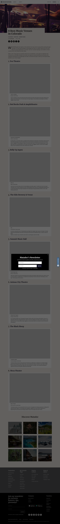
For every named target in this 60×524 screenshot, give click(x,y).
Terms (31, 268)
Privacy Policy (36, 268)
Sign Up (39, 265)
